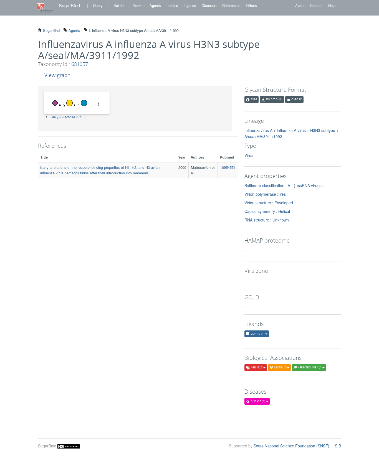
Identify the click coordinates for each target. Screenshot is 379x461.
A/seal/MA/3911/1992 (263, 136)
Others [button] (251, 5)
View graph (57, 75)
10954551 (228, 167)
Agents (155, 5)
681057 (79, 64)
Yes (282, 194)
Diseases (209, 5)
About (300, 5)
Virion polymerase (260, 194)
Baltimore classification (264, 185)
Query (98, 5)
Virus (248, 155)
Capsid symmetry (259, 211)
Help (331, 5)
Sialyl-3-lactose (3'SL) (67, 116)
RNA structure (256, 220)
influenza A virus (291, 130)
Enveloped (283, 202)
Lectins (172, 5)
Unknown (280, 220)
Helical (284, 211)
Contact (316, 5)
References (231, 5)
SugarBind (69, 5)
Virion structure (257, 202)
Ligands (190, 5)
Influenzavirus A (258, 130)
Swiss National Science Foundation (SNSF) (292, 446)
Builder (119, 5)
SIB (338, 446)
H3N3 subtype (322, 130)
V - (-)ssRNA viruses (306, 185)
